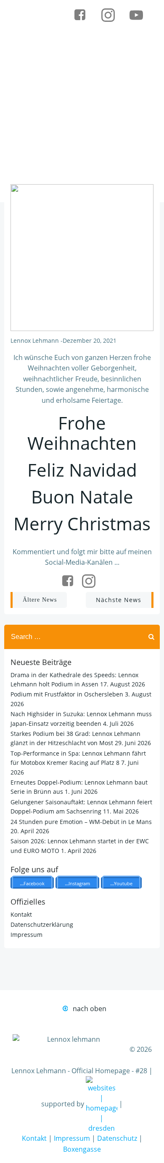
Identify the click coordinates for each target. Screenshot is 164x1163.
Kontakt (21, 914)
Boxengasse (82, 1149)
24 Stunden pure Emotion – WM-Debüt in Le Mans (81, 822)
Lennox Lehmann (35, 340)
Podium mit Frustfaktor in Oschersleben (67, 694)
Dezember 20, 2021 (89, 340)
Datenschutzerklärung (42, 924)
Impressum (26, 935)
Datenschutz (117, 1138)
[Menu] (111, 41)
